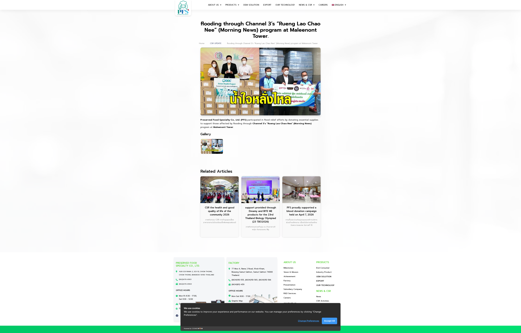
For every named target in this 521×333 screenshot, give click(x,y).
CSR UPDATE (215, 43)
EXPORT (267, 4)
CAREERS (323, 4)
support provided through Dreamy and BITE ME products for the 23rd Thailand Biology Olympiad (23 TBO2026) (260, 214)
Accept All (329, 320)
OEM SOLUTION (251, 4)
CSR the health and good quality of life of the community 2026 (219, 211)
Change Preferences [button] (308, 320)
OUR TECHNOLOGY (285, 4)
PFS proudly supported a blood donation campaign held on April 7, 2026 (302, 211)
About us (213, 4)
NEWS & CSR (305, 4)
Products (230, 4)
